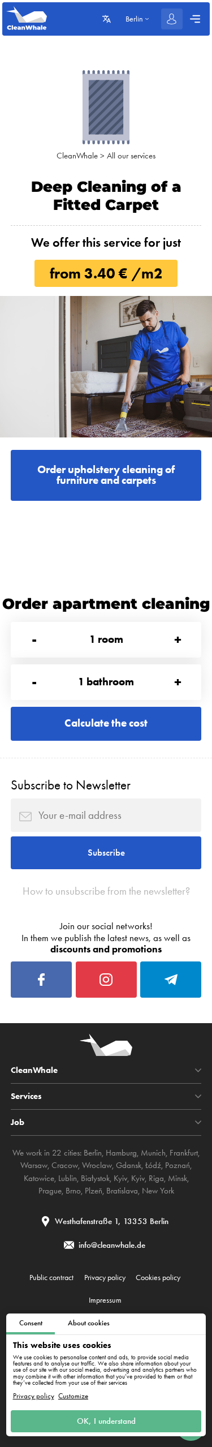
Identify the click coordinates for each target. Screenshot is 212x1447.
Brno (73, 1191)
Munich (153, 1153)
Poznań (177, 1165)
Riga (156, 1178)
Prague (50, 1191)
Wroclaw (97, 1165)
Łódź (153, 1165)
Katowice (39, 1178)
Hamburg (121, 1153)
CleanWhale (77, 156)
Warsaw (33, 1165)
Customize (73, 1395)
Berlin (93, 1153)
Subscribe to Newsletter (71, 785)
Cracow (64, 1165)
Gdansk (128, 1165)
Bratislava (122, 1191)
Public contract (51, 1277)
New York (158, 1191)
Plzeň (93, 1191)
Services (26, 1096)
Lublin (67, 1178)
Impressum (105, 1300)
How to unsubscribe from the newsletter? (106, 891)
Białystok (95, 1178)
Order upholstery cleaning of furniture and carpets (106, 475)
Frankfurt (184, 1153)
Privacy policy (33, 1395)
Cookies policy (158, 1277)
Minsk (177, 1178)
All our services (131, 156)
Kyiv (120, 1178)
